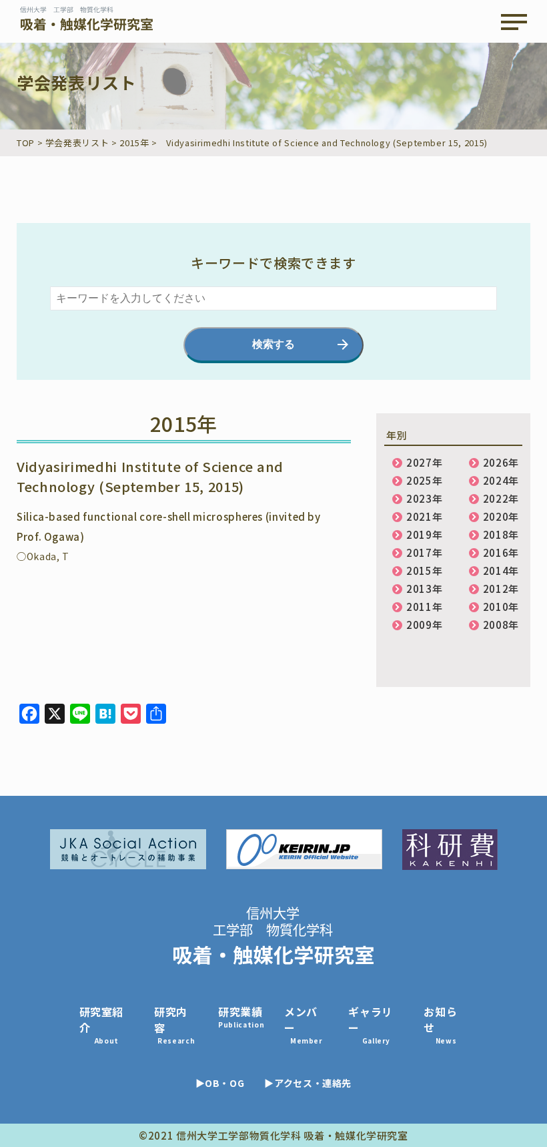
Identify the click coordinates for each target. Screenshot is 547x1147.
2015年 (424, 570)
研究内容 (174, 1024)
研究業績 (241, 1016)
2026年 (501, 462)
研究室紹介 (101, 1024)
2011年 (424, 607)
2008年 (501, 625)
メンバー (303, 1024)
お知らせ (440, 1024)
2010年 (501, 607)
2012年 (501, 589)
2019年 (424, 534)
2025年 (424, 480)
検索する (273, 344)
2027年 (424, 462)
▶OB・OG (220, 1083)
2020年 (501, 516)
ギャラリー (370, 1024)
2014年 (501, 570)
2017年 (424, 552)
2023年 (424, 498)
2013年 (424, 589)
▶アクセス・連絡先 (308, 1083)
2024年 (501, 480)
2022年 (501, 498)
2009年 (424, 625)
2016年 (501, 552)
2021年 (424, 516)
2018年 (501, 534)
